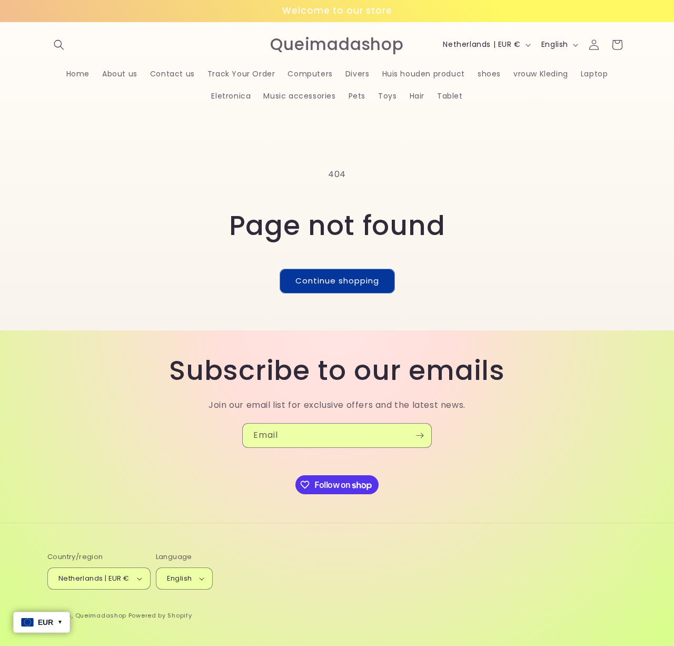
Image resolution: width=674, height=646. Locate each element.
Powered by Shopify (160, 615)
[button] (59, 44)
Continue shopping (337, 280)
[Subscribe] (419, 435)
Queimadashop (100, 615)
